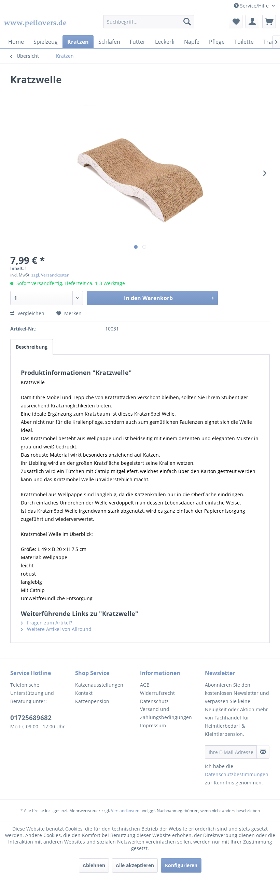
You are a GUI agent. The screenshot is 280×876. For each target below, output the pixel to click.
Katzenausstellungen (99, 685)
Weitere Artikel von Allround (59, 629)
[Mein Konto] (252, 21)
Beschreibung (31, 346)
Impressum (153, 725)
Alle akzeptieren (135, 865)
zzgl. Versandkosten (50, 275)
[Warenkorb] (269, 21)
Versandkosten (125, 810)
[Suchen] (187, 21)
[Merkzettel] (235, 21)
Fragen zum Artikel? (49, 622)
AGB (145, 685)
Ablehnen (94, 865)
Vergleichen (30, 313)
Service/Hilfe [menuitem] (254, 5)
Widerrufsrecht (157, 693)
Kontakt (84, 693)
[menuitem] (149, 21)
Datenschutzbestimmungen (236, 774)
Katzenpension (92, 701)
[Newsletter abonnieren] (262, 752)
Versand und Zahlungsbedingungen (166, 713)
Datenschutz (154, 701)
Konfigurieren (181, 865)
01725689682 (31, 717)
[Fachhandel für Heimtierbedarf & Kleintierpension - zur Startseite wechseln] (35, 23)
